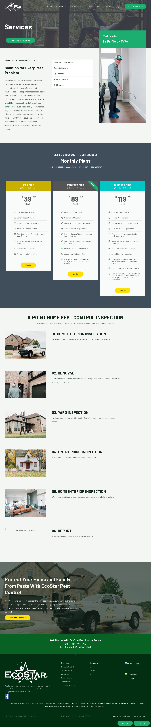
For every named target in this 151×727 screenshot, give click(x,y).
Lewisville (132, 703)
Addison (49, 703)
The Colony (89, 707)
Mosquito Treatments (63, 62)
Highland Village (118, 703)
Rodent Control (61, 79)
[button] (135, 6)
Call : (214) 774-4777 (75, 643)
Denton (74, 703)
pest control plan (12, 121)
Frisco (102, 703)
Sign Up (28, 265)
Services (59, 6)
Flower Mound (95, 703)
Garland (108, 703)
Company (94, 663)
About (90, 6)
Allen (54, 703)
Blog (99, 6)
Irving (126, 703)
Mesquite (61, 707)
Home (49, 6)
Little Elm (140, 703)
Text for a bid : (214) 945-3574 (75, 646)
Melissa (55, 707)
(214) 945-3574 (116, 41)
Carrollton (60, 703)
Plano (68, 707)
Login (118, 6)
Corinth (68, 703)
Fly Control (59, 73)
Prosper (97, 707)
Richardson (75, 707)
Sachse (82, 707)
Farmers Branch (83, 703)
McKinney (48, 707)
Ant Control (59, 85)
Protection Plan (76, 6)
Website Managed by (129, 716)
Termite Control (61, 68)
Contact (108, 6)
